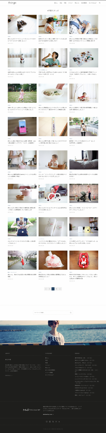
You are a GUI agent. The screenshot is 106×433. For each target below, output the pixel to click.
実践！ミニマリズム (84, 374)
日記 (61, 3)
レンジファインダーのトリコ (86, 379)
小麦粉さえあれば (83, 390)
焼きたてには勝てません (85, 360)
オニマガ (48, 429)
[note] (56, 421)
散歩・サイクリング (12, 272)
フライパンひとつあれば (85, 392)
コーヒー (70, 3)
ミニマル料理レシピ (43, 70)
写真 (65, 3)
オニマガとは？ (93, 3)
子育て (9, 36)
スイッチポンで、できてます (86, 365)
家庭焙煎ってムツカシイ (85, 385)
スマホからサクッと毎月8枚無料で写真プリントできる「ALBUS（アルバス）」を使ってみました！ (83, 74)
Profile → (8, 375)
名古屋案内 (84, 3)
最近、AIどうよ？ (83, 395)
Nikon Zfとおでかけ (84, 388)
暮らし (56, 3)
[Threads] (50, 421)
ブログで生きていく (84, 367)
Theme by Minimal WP (57, 429)
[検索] (100, 3)
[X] (53, 421)
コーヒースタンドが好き (85, 376)
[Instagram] (47, 421)
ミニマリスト (41, 238)
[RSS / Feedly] (59, 421)
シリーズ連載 (49, 372)
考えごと (77, 3)
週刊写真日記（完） (84, 358)
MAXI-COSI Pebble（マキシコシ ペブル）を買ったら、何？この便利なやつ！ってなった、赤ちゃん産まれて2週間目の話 (83, 276)
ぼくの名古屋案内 (50, 370)
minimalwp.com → (48, 414)
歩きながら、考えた (84, 362)
